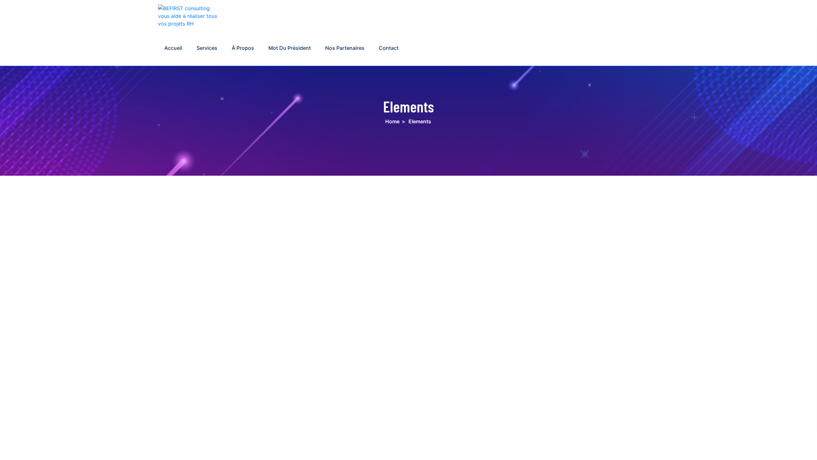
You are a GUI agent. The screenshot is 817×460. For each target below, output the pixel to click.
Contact (389, 48)
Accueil (173, 48)
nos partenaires (344, 48)
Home (392, 121)
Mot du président (289, 48)
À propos (243, 48)
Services (207, 48)
